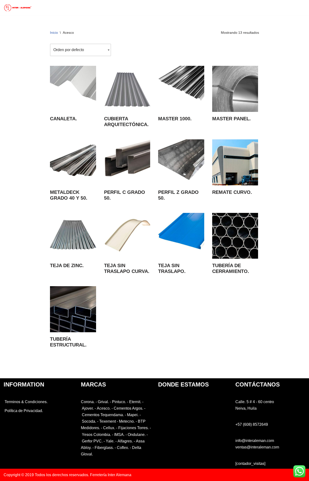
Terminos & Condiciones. (26, 402)
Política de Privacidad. (23, 411)
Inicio (54, 32)
